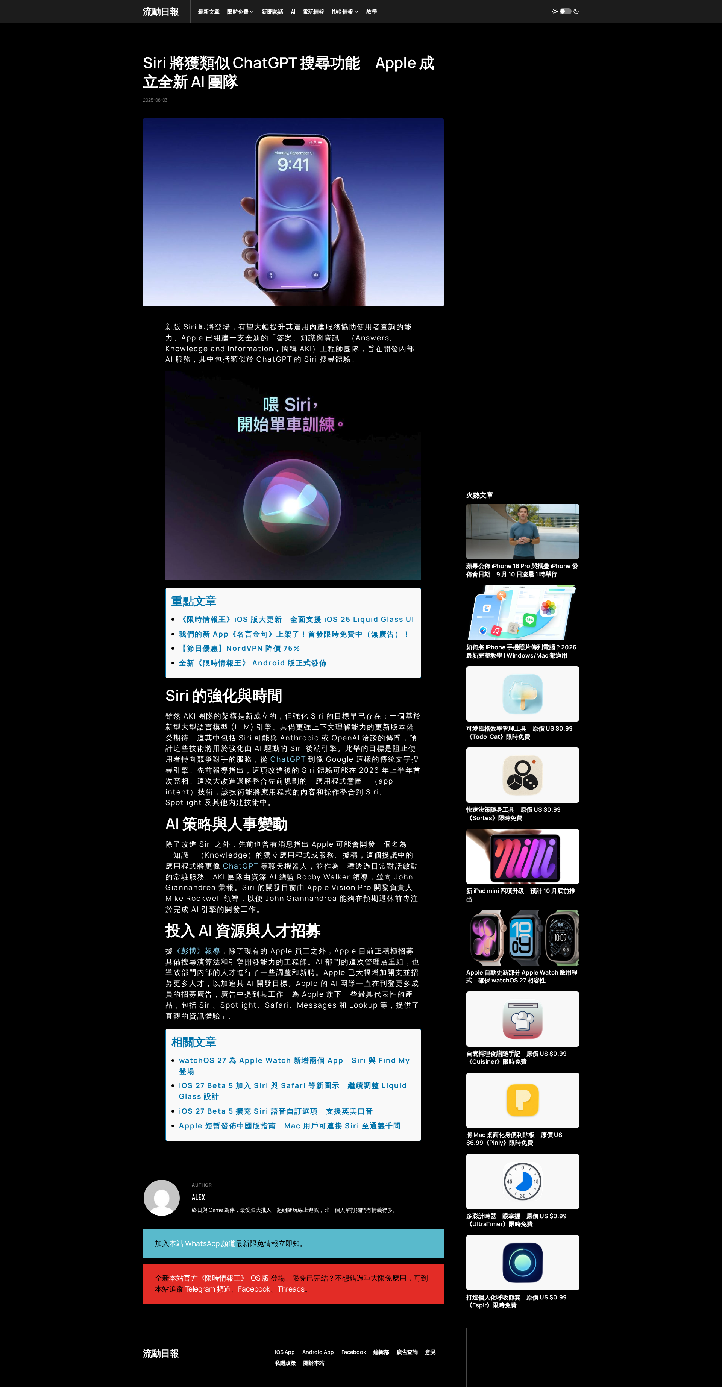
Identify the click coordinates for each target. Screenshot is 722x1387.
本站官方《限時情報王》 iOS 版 (219, 1278)
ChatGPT (288, 759)
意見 (430, 1351)
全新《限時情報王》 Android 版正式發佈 (253, 663)
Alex (198, 1197)
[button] (565, 11)
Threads (291, 1289)
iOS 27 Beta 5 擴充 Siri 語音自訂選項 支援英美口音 (276, 1111)
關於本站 (314, 1362)
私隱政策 (285, 1362)
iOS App (285, 1351)
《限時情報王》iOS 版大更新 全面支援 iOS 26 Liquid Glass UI (296, 619)
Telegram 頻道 (208, 1289)
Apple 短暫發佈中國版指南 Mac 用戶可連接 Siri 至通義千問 (290, 1126)
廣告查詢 (407, 1351)
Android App (318, 1351)
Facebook (254, 1289)
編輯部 (381, 1351)
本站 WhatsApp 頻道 (202, 1243)
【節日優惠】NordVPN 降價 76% (239, 648)
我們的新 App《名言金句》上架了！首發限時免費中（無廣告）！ (295, 634)
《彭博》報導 (197, 951)
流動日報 (161, 11)
